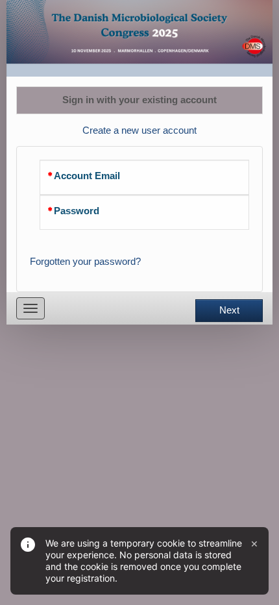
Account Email (87, 176)
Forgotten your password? (85, 261)
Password (76, 211)
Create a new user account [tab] (139, 130)
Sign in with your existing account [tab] (139, 100)
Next (229, 310)
